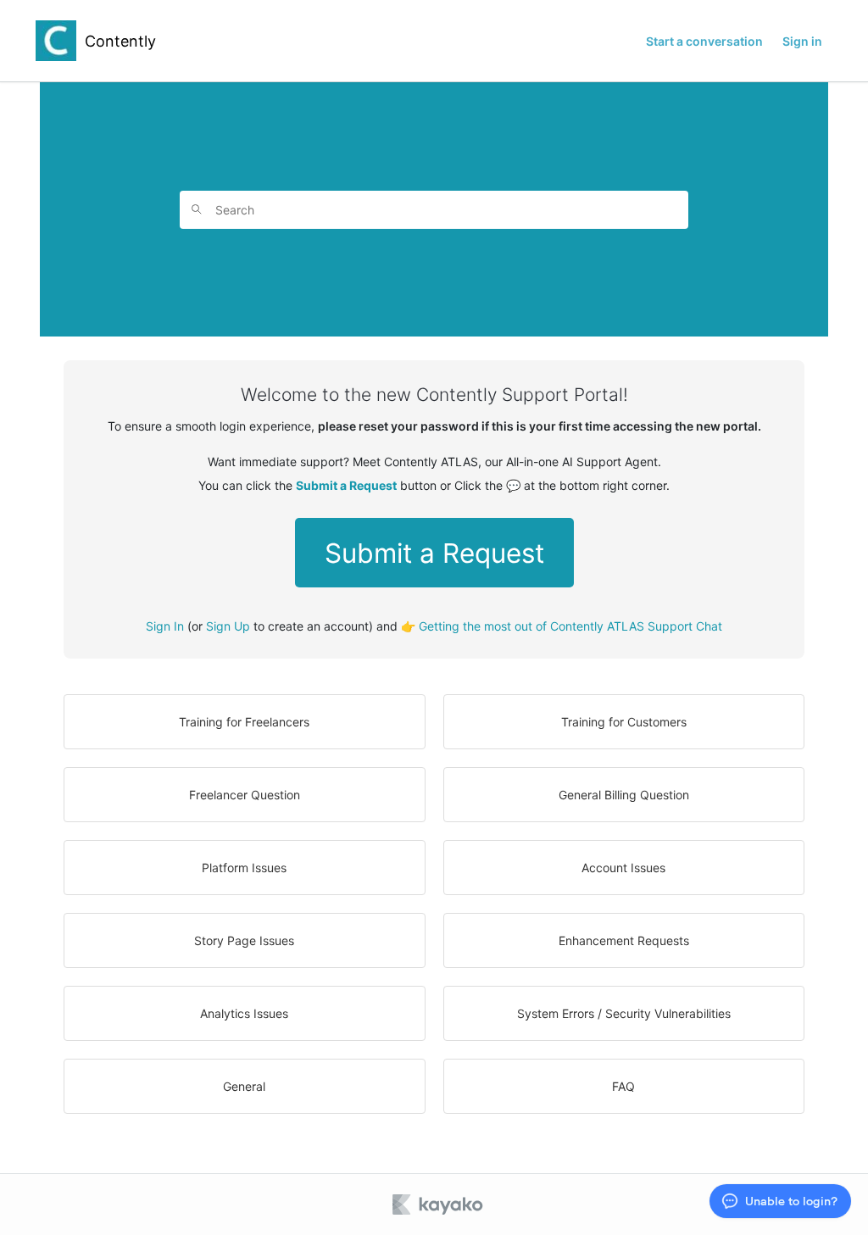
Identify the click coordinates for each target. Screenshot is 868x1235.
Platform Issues (244, 867)
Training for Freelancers (244, 722)
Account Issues (623, 867)
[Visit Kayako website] (439, 1204)
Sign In (165, 626)
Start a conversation (704, 41)
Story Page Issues (244, 940)
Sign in (802, 41)
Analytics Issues (244, 1013)
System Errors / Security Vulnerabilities (624, 1013)
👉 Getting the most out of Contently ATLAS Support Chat (561, 626)
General (244, 1086)
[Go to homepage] (56, 40)
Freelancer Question (244, 794)
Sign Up (228, 626)
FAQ (623, 1086)
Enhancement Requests (624, 940)
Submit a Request (434, 553)
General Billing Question (624, 794)
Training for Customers (624, 722)
